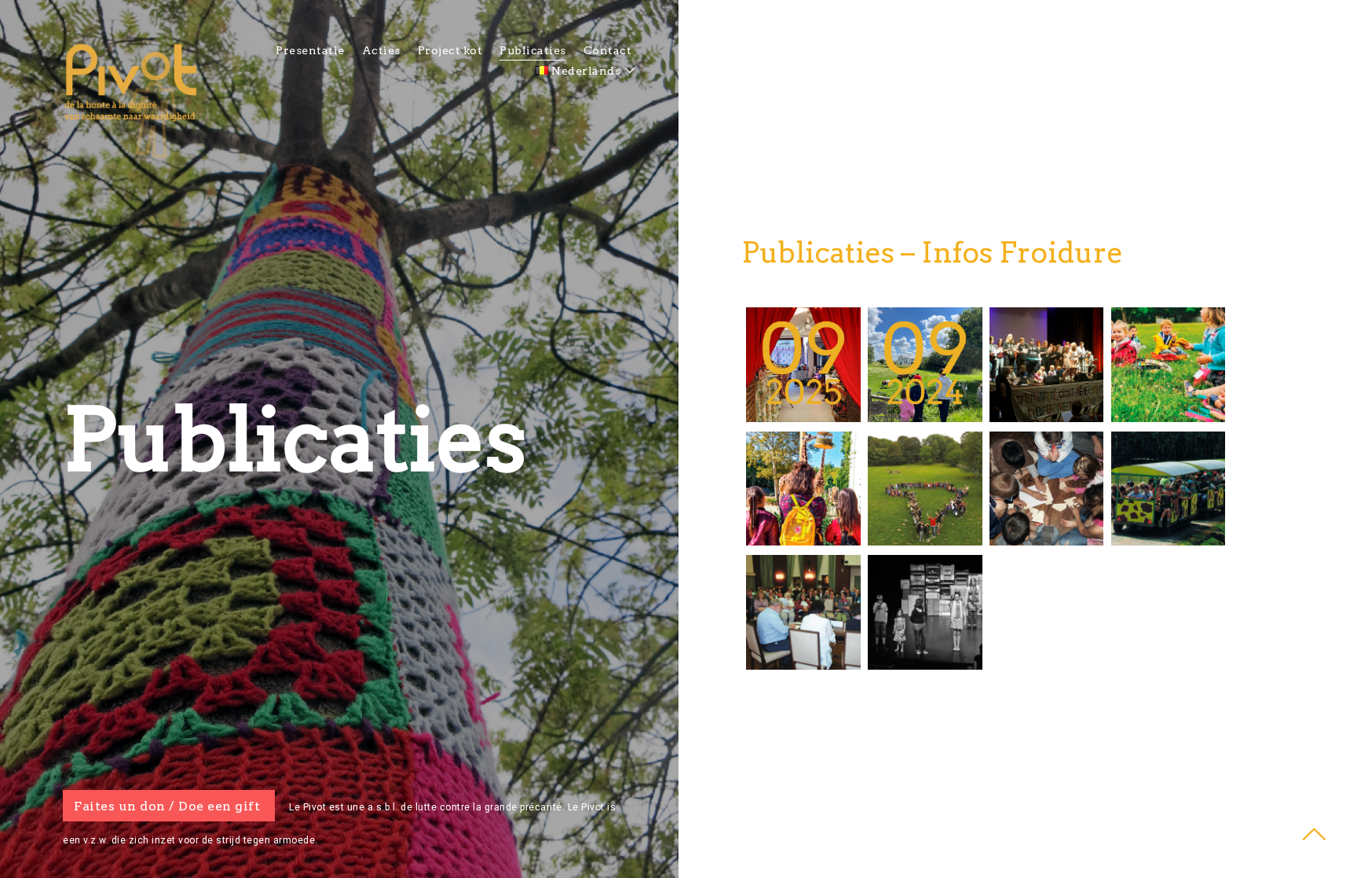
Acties (381, 50)
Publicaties (532, 50)
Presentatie (310, 50)
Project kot (450, 50)
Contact (607, 50)
